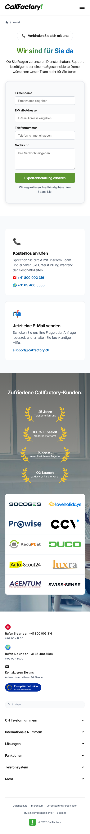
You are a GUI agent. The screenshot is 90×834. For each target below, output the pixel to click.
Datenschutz (20, 805)
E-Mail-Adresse (26, 110)
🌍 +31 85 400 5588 (29, 285)
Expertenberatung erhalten (45, 178)
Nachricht (21, 145)
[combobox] (47, 704)
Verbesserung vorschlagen (62, 805)
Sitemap (61, 812)
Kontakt (17, 22)
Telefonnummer (26, 127)
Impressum (37, 805)
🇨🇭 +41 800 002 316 (28, 277)
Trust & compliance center (39, 812)
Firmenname (23, 93)
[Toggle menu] (82, 7)
